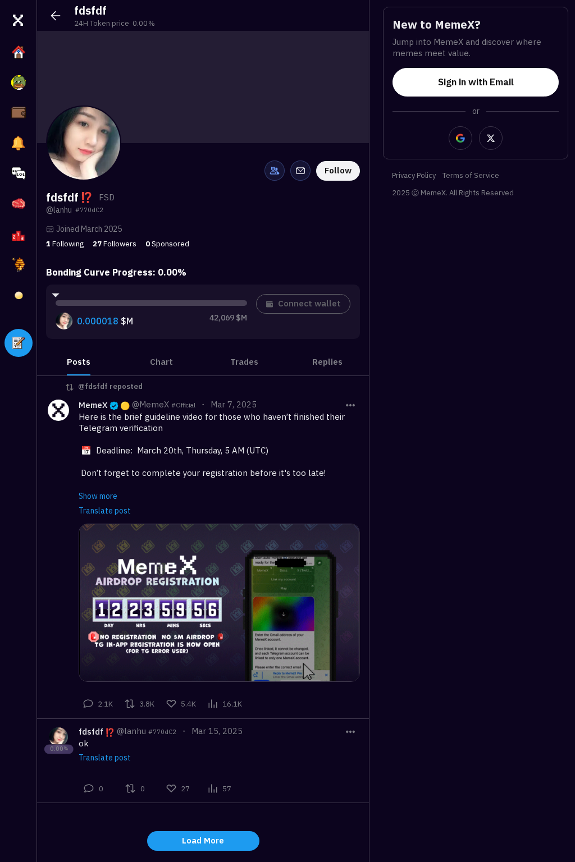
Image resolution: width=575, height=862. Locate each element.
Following (65, 244)
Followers (114, 244)
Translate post (105, 511)
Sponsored (167, 244)
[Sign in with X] (491, 138)
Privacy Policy (414, 176)
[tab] (78, 361)
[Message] (300, 171)
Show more (98, 496)
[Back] (55, 15)
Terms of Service (470, 176)
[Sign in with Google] (460, 138)
